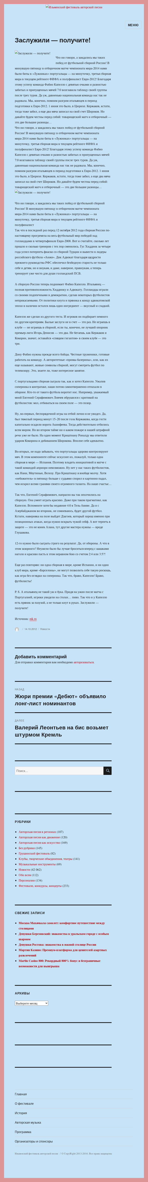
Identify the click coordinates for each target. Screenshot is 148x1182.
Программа (23, 1132)
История (21, 1113)
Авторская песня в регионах (37, 832)
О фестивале (24, 1103)
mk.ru (33, 619)
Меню (133, 25)
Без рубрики (27, 848)
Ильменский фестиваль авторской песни (36, 1153)
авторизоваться (84, 662)
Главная (21, 1094)
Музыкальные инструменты (37, 864)
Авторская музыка (28, 1122)
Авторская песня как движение (39, 837)
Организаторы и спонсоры (34, 1141)
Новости (45, 629)
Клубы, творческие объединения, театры (45, 859)
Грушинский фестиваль (34, 853)
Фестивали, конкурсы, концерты (40, 886)
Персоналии (27, 880)
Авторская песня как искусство (39, 842)
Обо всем (25, 875)
